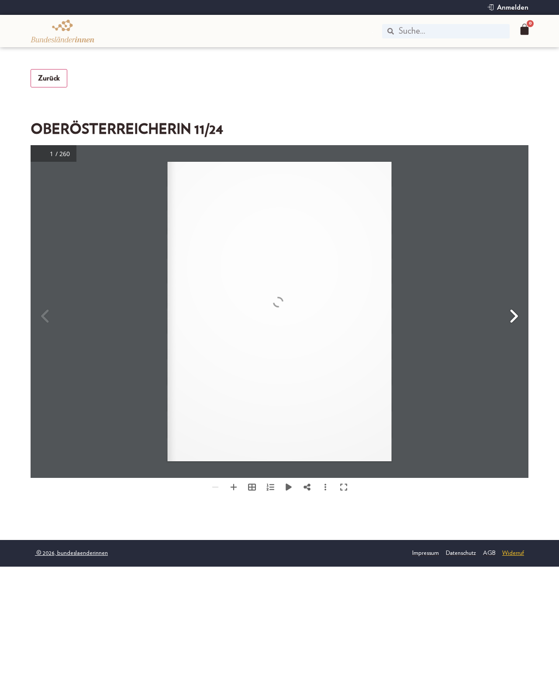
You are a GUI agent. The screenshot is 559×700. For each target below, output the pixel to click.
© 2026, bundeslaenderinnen (71, 553)
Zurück (49, 78)
